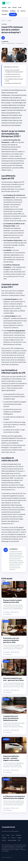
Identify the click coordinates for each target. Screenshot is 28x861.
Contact (12, 14)
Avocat (14, 7)
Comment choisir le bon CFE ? (13, 76)
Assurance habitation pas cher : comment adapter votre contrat (11, 758)
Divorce (23, 11)
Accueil (4, 7)
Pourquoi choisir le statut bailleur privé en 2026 (12, 601)
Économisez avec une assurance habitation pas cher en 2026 (11, 640)
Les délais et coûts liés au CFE (13, 83)
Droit (19, 7)
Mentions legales (12, 840)
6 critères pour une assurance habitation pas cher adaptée (14, 797)
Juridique (13, 11)
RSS (19, 840)
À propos (4, 14)
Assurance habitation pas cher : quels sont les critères (13, 679)
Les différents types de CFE (12, 74)
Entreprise (5, 11)
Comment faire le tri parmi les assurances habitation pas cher (10, 718)
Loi (18, 11)
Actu (9, 7)
